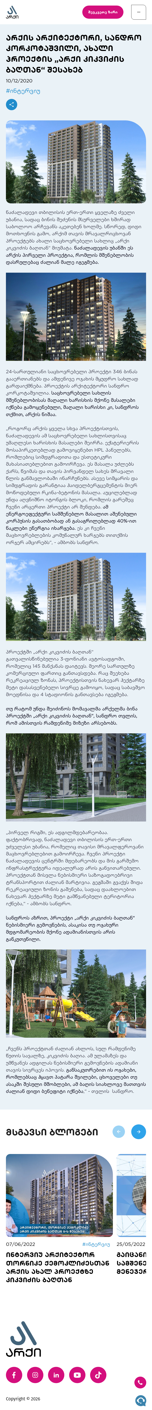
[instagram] (35, 1375)
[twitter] (98, 1375)
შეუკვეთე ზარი (103, 12)
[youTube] (77, 1375)
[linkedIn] (56, 1375)
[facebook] (14, 1375)
